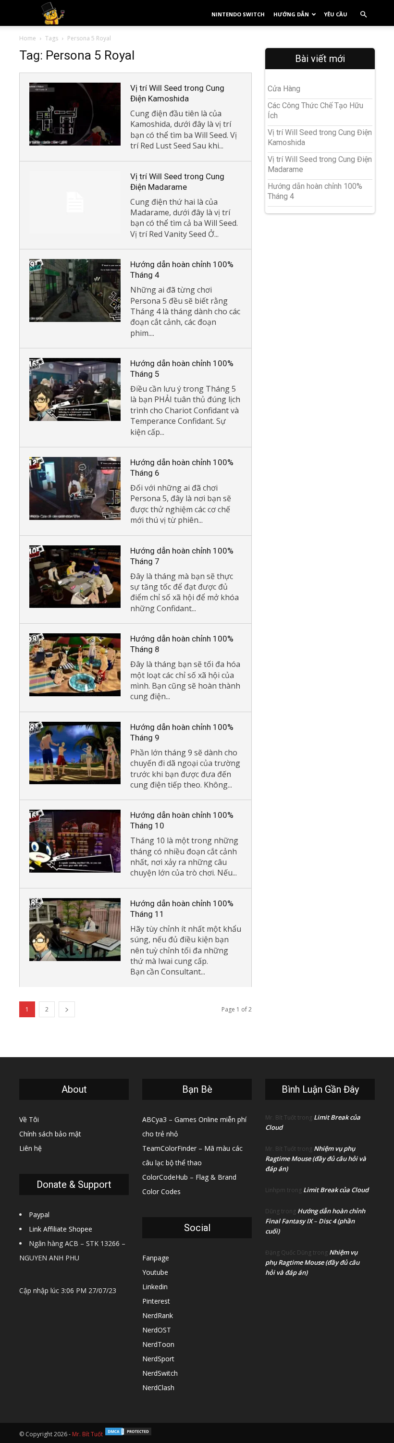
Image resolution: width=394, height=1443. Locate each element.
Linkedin (155, 1286)
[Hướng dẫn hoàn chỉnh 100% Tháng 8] (75, 664)
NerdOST (156, 1329)
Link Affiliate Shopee (60, 1228)
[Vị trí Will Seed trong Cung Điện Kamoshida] (75, 114)
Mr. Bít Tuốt (87, 1434)
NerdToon (158, 1344)
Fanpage (155, 1257)
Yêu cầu (335, 14)
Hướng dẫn (291, 14)
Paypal (39, 1214)
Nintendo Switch (238, 14)
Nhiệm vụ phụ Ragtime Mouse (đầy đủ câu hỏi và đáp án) (315, 1158)
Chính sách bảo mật (50, 1133)
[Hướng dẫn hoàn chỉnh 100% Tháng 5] (75, 389)
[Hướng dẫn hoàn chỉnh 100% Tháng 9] (75, 753)
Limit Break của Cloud (336, 1189)
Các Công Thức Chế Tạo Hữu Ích (315, 110)
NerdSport (158, 1358)
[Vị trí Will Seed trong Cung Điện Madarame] (75, 202)
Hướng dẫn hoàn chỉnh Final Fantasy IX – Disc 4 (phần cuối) (315, 1221)
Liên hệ (30, 1148)
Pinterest (156, 1301)
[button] (363, 14)
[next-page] (67, 1009)
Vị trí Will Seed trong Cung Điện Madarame (320, 164)
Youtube (155, 1272)
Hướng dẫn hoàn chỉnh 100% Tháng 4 (315, 191)
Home (27, 38)
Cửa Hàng (284, 88)
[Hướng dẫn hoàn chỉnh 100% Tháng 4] (75, 290)
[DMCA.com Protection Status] (128, 1434)
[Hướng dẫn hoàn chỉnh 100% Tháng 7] (75, 576)
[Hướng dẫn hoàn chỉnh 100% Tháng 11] (75, 929)
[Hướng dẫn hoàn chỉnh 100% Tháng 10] (75, 841)
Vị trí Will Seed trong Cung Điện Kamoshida (320, 137)
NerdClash (158, 1387)
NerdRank (157, 1315)
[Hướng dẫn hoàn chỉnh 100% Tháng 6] (75, 488)
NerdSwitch (160, 1373)
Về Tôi (29, 1119)
